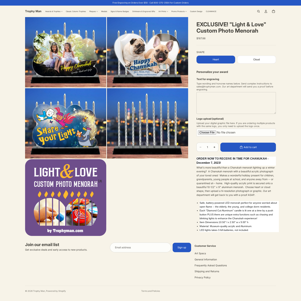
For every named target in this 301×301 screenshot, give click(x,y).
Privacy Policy (203, 277)
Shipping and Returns (207, 271)
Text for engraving (207, 79)
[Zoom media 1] (65, 52)
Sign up (181, 247)
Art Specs (200, 253)
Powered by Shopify (56, 291)
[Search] (258, 11)
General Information (206, 259)
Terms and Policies (150, 291)
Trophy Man (39, 291)
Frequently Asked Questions (211, 265)
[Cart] (273, 11)
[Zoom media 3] (65, 123)
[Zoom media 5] (65, 197)
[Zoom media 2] (147, 52)
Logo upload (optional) (210, 118)
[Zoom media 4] (147, 123)
